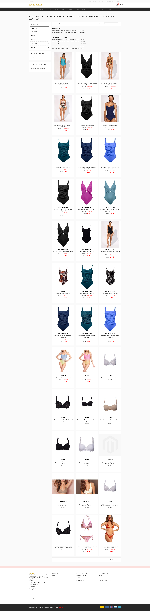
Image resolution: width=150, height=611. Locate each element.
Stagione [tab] (33, 43)
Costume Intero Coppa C (87, 125)
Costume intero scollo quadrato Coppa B (63, 336)
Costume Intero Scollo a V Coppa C (87, 209)
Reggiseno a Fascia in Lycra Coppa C (86, 420)
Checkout (101, 578)
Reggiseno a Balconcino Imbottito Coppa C (63, 462)
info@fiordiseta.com (35, 589)
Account (101, 575)
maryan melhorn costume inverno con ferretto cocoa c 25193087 (68, 41)
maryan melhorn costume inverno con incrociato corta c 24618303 (69, 43)
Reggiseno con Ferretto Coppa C (110, 378)
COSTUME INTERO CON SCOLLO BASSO (110, 252)
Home (31, 12)
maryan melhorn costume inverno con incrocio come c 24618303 (68, 46)
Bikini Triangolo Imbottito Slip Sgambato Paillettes (110, 546)
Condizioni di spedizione (82, 578)
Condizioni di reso (80, 580)
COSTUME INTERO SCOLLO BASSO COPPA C (87, 83)
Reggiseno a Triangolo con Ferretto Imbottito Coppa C (110, 462)
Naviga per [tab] (34, 24)
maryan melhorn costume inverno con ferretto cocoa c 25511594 (68, 39)
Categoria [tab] (34, 31)
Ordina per (100, 23)
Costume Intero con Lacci (63, 378)
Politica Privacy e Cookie (105, 580)
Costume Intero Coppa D (87, 251)
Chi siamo (54, 575)
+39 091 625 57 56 (34, 586)
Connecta (61, 607)
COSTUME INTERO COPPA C (63, 83)
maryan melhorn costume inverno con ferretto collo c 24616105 (68, 48)
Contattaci (55, 578)
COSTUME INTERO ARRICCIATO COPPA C (110, 83)
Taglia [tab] (32, 39)
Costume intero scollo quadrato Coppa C (87, 168)
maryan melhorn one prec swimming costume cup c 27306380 (68, 30)
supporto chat (33, 591)
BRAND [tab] (32, 35)
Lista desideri (93, 1)
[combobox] (98, 9)
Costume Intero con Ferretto (110, 293)
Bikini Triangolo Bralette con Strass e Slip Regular (87, 546)
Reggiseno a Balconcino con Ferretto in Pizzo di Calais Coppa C (110, 504)
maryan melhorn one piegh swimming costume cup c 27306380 (68, 32)
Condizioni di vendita (81, 575)
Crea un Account (111, 1)
